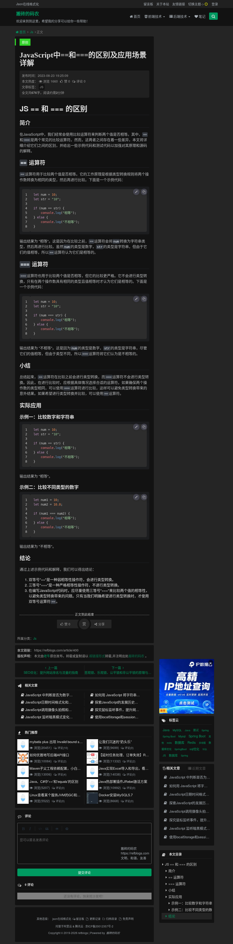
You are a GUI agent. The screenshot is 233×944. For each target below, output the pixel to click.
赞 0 (67, 81)
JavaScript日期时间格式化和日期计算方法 (57, 702)
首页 (137, 16)
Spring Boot (169, 736)
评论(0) (129, 748)
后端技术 (180, 16)
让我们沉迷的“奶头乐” (115, 741)
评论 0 (81, 81)
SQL (205, 749)
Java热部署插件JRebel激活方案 (123, 781)
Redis (192, 742)
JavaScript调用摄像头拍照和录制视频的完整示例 (62, 709)
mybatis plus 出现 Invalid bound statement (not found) (69, 741)
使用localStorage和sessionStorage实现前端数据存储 (134, 716)
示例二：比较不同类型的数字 (191, 909)
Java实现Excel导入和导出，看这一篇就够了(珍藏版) (138, 768)
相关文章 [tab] (173, 768)
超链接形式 (97, 656)
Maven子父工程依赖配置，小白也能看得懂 (62, 768)
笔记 (202, 16)
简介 (171, 870)
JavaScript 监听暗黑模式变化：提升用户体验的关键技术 (67, 716)
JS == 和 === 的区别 (180, 864)
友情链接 (178, 4)
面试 (196, 730)
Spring (205, 730)
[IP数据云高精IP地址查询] (186, 686)
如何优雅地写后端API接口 (49, 754)
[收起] (136, 192)
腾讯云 (79, 926)
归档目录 (111, 919)
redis (169, 742)
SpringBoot (181, 749)
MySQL (177, 730)
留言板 (148, 4)
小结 (171, 890)
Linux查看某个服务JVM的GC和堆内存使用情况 (65, 794)
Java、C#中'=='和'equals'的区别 (54, 781)
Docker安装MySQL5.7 (116, 794)
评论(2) (62, 761)
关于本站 (162, 4)
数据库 (180, 742)
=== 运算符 (176, 883)
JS (41, 87)
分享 (101, 624)
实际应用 (174, 896)
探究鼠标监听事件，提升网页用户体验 (124, 709)
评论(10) (63, 748)
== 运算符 (175, 877)
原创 (25, 42)
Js (31, 32)
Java (166, 730)
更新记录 (95, 919)
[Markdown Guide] (66, 828)
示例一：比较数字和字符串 (191, 903)
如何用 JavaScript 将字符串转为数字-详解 (126, 694)
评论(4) (62, 774)
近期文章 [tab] (199, 768)
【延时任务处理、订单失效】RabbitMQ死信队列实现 (139, 754)
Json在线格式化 (27, 4)
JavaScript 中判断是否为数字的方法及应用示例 (61, 694)
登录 (215, 4)
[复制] (144, 192)
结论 (171, 916)
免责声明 (128, 919)
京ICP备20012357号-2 (99, 926)
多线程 (202, 742)
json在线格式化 (61, 919)
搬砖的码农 (27, 13)
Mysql (182, 736)
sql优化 (195, 749)
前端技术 (155, 16)
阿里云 (68, 926)
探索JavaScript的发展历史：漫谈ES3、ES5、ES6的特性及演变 (143, 702)
